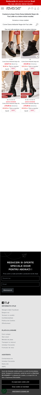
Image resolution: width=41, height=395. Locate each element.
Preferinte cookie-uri (20, 391)
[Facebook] (3, 303)
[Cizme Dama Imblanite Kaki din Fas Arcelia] (37, 56)
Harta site (5, 364)
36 (7, 99)
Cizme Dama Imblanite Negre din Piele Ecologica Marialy (11, 103)
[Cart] (38, 8)
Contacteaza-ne (7, 358)
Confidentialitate (7, 318)
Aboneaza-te (7, 290)
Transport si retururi (9, 342)
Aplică (13, 68)
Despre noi (5, 312)
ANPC (4, 366)
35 (25, 99)
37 (10, 59)
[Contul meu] (35, 8)
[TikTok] (8, 303)
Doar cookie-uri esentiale (20, 387)
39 (12, 99)
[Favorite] (32, 8)
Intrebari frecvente (8, 345)
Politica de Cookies (8, 320)
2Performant (6, 323)
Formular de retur (8, 347)
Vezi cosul (5, 337)
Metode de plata (7, 339)
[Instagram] (5, 303)
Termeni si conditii (8, 315)
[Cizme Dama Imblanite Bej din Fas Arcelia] (36, 56)
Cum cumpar (6, 334)
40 (14, 99)
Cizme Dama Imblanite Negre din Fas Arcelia (30, 61)
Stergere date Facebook (10, 310)
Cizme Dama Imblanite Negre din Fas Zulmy (11, 61)
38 (11, 59)
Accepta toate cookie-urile (20, 382)
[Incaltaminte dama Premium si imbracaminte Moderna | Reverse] (17, 8)
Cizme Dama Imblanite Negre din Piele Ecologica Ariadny (30, 103)
